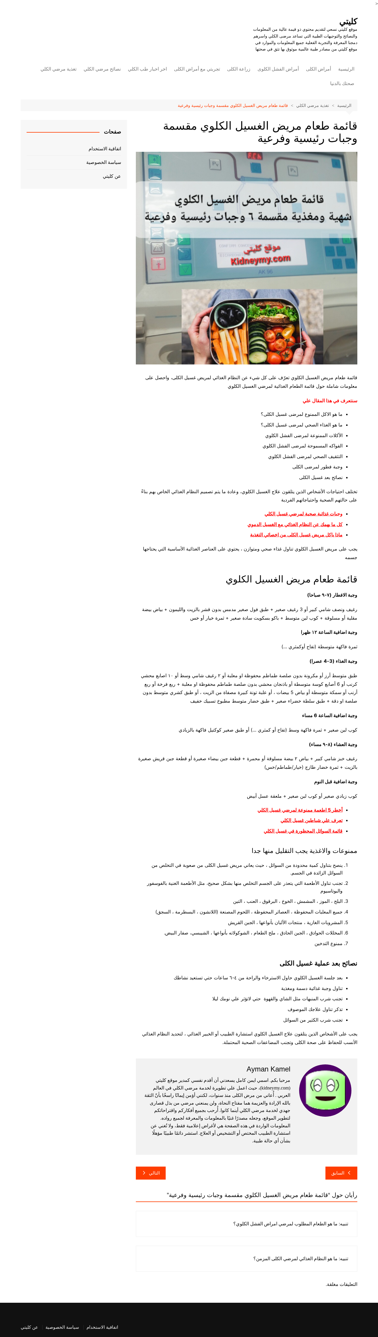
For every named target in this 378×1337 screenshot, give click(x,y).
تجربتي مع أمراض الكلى (197, 68)
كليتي (348, 21)
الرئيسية (346, 68)
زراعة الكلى (238, 68)
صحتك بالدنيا (342, 83)
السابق (337, 1173)
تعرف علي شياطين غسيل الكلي (312, 820)
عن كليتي (112, 176)
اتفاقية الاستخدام (105, 148)
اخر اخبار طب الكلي (147, 68)
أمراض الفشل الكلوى (278, 68)
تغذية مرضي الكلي (58, 68)
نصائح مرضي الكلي (102, 68)
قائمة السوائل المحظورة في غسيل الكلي (303, 831)
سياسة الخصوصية (103, 162)
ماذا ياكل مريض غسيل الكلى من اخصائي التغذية (296, 535)
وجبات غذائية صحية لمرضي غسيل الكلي (304, 514)
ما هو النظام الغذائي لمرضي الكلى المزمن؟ (295, 1258)
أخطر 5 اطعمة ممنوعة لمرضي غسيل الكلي (300, 810)
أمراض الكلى (318, 68)
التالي (154, 1173)
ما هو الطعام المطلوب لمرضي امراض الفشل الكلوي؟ (285, 1223)
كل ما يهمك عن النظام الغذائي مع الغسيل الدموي (295, 524)
